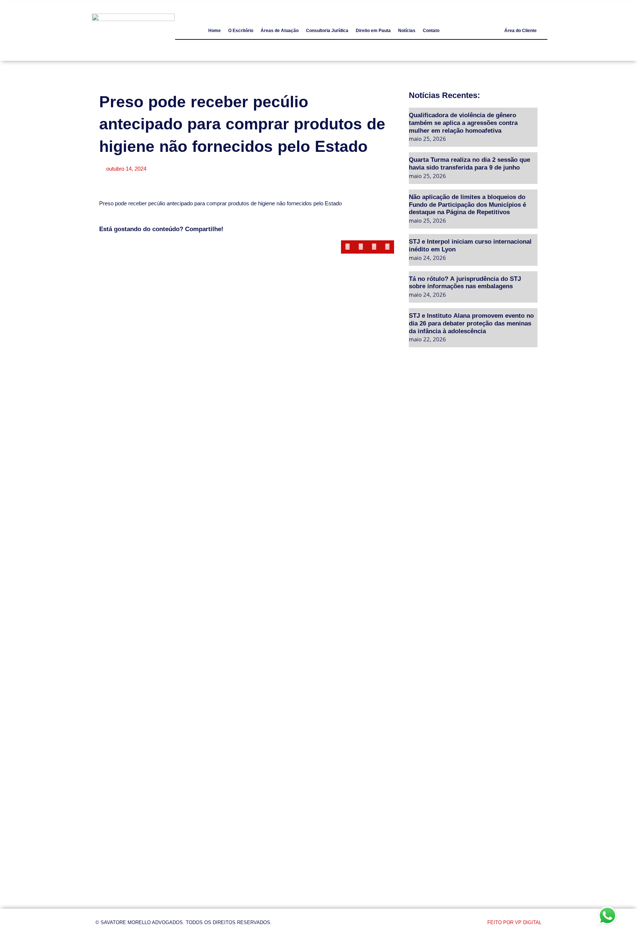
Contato (431, 30)
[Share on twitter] (361, 247)
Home (214, 30)
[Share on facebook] (347, 247)
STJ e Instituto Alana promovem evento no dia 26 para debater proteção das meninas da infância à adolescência (471, 323)
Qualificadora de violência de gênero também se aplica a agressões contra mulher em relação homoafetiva (463, 122)
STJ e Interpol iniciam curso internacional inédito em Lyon (470, 245)
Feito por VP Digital (514, 922)
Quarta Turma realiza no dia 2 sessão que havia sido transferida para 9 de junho (469, 163)
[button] (520, 30)
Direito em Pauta (373, 30)
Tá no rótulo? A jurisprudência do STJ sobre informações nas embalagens (465, 282)
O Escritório (240, 30)
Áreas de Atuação (280, 30)
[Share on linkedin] (374, 247)
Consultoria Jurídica (327, 30)
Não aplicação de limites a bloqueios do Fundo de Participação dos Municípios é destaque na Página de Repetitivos (467, 204)
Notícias (406, 30)
